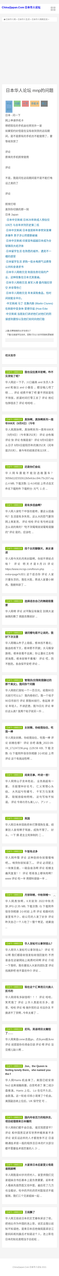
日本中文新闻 (14, 219)
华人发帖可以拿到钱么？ (39, 943)
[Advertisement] (29, 53)
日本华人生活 (24, 19)
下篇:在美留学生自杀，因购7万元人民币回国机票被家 (30, 335)
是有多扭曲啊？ (34, 505)
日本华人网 (11, 19)
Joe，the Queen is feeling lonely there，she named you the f (28, 1070)
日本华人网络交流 (40, 19)
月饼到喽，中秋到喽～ (38, 895)
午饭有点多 (31, 851)
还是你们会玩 (32, 466)
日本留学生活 (14, 251)
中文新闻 (12, 303)
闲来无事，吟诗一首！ (38, 775)
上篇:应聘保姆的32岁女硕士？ (18, 331)
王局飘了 (30, 1212)
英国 (27, 818)
